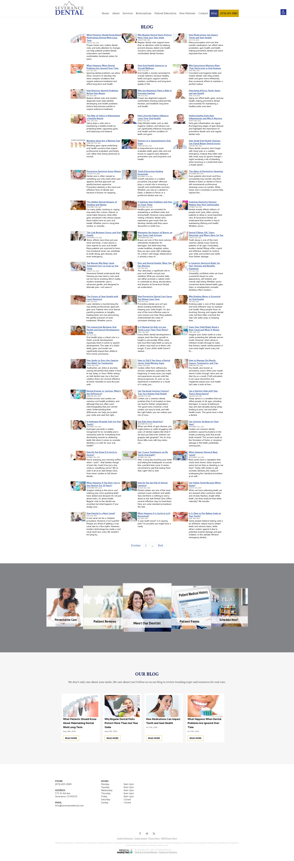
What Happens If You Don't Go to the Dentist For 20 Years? (103, 484)
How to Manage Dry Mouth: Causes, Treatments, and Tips (203, 361)
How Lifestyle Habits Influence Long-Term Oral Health (153, 117)
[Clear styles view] (283, 12)
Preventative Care (76, 591)
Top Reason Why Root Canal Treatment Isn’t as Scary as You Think (102, 266)
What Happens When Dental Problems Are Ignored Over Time (103, 67)
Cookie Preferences (125, 838)
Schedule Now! (218, 591)
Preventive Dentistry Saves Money (104, 171)
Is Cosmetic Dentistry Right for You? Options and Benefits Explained (204, 266)
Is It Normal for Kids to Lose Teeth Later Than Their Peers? (153, 328)
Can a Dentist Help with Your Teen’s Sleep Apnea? (203, 392)
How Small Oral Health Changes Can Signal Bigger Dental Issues (205, 142)
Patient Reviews (110, 589)
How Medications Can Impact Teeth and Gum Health (203, 36)
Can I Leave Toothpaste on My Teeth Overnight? (153, 453)
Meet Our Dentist (147, 587)
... (152, 545)
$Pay (214, 13)
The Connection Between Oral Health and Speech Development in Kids (103, 330)
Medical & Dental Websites (146, 852)
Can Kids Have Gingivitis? (150, 421)
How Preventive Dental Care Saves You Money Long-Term (155, 298)
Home (105, 13)
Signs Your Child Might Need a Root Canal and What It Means (204, 328)
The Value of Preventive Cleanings (206, 171)
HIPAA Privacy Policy (169, 838)
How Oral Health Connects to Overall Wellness (152, 67)
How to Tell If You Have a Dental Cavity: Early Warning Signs (154, 361)
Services (128, 13)
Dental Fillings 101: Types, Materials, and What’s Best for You (206, 234)
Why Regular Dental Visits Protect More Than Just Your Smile (155, 36)
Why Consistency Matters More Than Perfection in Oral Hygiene (205, 67)
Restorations (143, 13)
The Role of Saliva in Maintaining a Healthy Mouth (103, 117)
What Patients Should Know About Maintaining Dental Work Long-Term (104, 37)
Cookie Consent (140, 838)
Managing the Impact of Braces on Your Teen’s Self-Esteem (155, 234)
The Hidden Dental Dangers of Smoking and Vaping (102, 203)
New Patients (187, 13)
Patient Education (165, 13)
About (116, 13)
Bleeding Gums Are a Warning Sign (103, 140)
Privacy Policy (154, 838)
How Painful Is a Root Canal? (101, 513)
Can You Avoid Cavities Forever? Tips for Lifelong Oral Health (153, 392)
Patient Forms (183, 589)
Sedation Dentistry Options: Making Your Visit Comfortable (204, 203)
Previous (136, 545)
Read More (71, 738)
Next (160, 545)
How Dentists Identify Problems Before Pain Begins (102, 92)
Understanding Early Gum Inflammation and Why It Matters (205, 117)
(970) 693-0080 (228, 13)
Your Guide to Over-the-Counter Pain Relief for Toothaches (102, 361)
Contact (203, 13)
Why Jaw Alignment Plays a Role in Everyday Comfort (155, 92)
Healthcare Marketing (168, 852)
